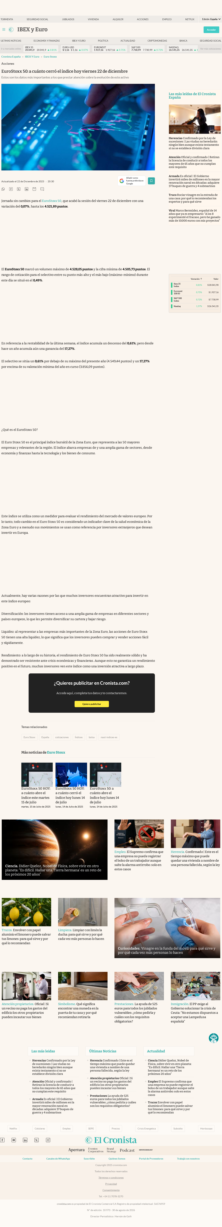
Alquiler (118, 19)
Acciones (142, 19)
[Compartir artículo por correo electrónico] (34, 189)
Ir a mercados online (11, 48)
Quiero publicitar (95, 703)
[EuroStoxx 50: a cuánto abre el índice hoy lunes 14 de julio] (105, 775)
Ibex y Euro (79, 40)
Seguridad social (37, 19)
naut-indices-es (109, 737)
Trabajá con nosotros (188, 1158)
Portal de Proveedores (151, 1158)
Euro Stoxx (50, 56)
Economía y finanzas (47, 40)
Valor (216, 279)
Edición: (209, 19)
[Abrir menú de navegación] (4, 29)
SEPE (91, 1128)
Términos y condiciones (111, 1177)
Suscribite (89, 1158)
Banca (183, 40)
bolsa (92, 737)
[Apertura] (76, 1150)
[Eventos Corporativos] (95, 1150)
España (45, 737)
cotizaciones (62, 737)
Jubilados (68, 19)
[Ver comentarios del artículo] (42, 189)
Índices (79, 737)
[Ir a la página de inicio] (11, 29)
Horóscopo (206, 1128)
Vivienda (93, 19)
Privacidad (111, 1183)
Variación (195, 279)
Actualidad (128, 40)
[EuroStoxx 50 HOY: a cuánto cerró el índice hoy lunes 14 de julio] (71, 775)
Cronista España (11, 56)
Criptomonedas (157, 40)
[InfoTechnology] (146, 1150)
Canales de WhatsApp (58, 1158)
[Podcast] (127, 1150)
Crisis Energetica (147, 1128)
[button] (214, 1038)
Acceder (211, 29)
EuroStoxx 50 (51, 201)
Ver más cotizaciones (210, 48)
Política (103, 40)
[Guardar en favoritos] (151, 180)
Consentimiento (111, 1190)
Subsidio (178, 1128)
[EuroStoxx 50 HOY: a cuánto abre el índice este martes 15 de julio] (37, 775)
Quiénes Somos (117, 1158)
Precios (116, 1128)
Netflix (189, 19)
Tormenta (7, 19)
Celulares (40, 1128)
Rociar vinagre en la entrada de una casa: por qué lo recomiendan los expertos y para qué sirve (193, 198)
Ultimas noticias (11, 40)
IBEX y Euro (32, 56)
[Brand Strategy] (111, 1150)
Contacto (27, 1158)
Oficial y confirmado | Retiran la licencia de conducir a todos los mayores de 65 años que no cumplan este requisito (194, 162)
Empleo (167, 19)
